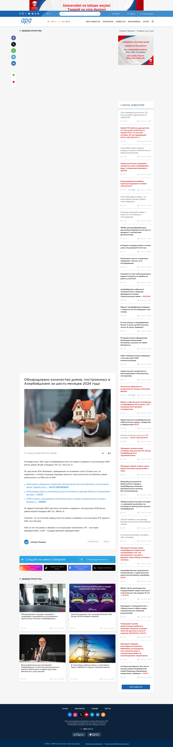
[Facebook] (19, 14)
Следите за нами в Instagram (33, 568)
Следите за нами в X (105, 568)
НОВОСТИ (120, 21)
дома (106, 541)
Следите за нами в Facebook (81, 568)
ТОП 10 (108, 709)
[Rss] (38, 14)
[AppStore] (94, 735)
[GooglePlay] (79, 735)
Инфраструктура (145, 31)
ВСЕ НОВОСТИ (93, 21)
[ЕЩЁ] (151, 21)
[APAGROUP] (86, 729)
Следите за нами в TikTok (57, 568)
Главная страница (126, 31)
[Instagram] (23, 14)
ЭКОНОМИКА (134, 21)
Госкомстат (93, 541)
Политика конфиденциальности (117, 744)
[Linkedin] (35, 14)
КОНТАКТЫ (80, 709)
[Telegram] (32, 14)
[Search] (97, 14)
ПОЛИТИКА (108, 21)
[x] (81, 715)
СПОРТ (146, 21)
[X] (26, 14)
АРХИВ (95, 709)
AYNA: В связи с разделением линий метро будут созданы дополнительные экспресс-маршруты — (66, 500)
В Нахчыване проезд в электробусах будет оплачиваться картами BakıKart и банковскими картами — (68, 493)
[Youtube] (29, 14)
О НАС (65, 709)
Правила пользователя (94, 744)
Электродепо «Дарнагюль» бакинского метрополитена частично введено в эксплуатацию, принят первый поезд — (67, 485)
